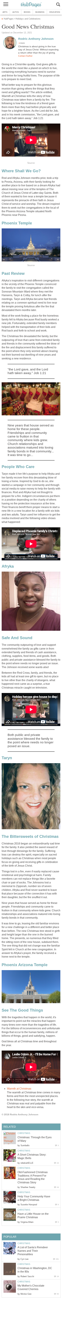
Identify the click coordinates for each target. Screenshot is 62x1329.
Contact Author (25, 56)
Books (27, 12)
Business (39, 12)
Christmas (24, 1133)
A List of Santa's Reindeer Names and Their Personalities (33, 1251)
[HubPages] (31, 5)
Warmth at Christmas (19, 1088)
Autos (15, 12)
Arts (4, 12)
